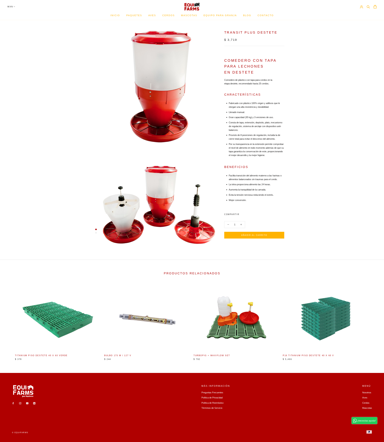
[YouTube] (27, 403)
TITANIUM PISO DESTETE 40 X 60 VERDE (41, 355)
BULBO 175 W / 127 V (117, 355)
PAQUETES (134, 15)
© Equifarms (20, 433)
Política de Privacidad (212, 397)
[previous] (9, 320)
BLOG (247, 15)
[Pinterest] (250, 214)
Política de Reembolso (212, 403)
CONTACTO (266, 15)
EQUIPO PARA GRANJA (220, 15)
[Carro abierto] (375, 6)
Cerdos (365, 403)
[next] (374, 320)
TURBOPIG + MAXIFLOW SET (212, 355)
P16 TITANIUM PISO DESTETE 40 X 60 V (308, 355)
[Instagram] (20, 403)
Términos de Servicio (211, 408)
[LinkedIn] (34, 403)
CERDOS (168, 15)
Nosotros (366, 392)
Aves (364, 397)
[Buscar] (368, 6)
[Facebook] (242, 214)
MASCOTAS (189, 15)
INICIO (115, 15)
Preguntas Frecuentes (212, 392)
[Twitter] (246, 214)
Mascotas (367, 408)
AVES (152, 15)
